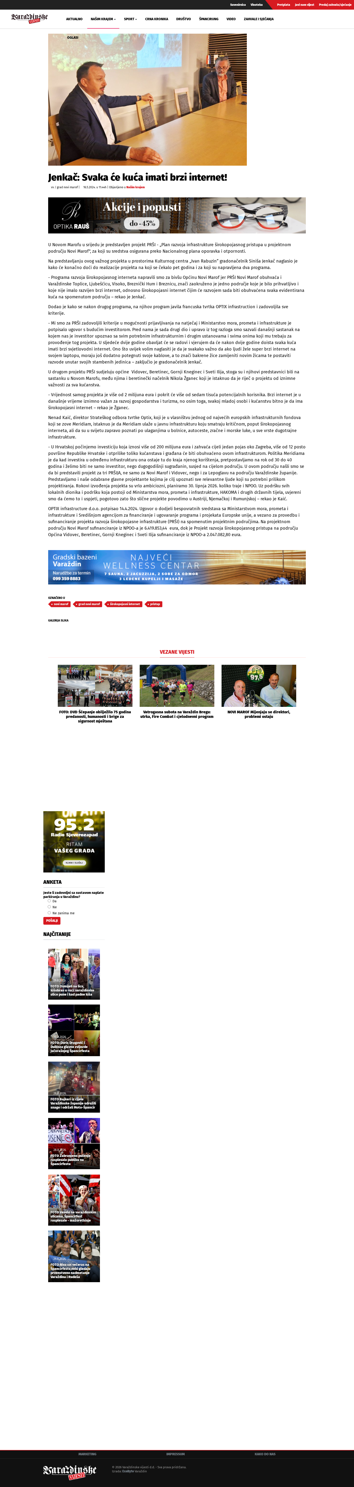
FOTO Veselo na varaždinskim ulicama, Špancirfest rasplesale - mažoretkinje (73, 1217)
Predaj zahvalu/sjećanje (335, 4)
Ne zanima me (63, 913)
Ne (54, 907)
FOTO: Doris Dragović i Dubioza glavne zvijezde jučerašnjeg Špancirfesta (70, 1047)
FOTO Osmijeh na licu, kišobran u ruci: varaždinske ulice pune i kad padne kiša (72, 991)
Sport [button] (129, 19)
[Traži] (294, 19)
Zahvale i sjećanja (259, 19)
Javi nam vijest (304, 4)
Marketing (87, 1454)
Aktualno (74, 19)
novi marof (61, 604)
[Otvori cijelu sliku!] (147, 100)
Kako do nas (265, 1454)
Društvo (183, 19)
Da (54, 901)
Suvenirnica (238, 4)
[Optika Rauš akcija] (177, 215)
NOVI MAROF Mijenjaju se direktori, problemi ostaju (259, 714)
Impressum (175, 1454)
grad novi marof (89, 604)
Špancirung (208, 19)
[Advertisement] (177, 772)
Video (231, 19)
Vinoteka (257, 4)
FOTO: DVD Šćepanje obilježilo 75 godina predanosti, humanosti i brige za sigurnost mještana (95, 716)
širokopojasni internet (125, 604)
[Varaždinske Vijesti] (30, 18)
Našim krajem (135, 187)
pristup (155, 604)
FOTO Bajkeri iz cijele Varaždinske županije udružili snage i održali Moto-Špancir (73, 1104)
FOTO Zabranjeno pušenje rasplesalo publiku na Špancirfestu (71, 1160)
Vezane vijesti (177, 652)
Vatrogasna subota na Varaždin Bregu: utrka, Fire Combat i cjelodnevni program (176, 714)
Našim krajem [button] (102, 19)
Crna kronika (156, 19)
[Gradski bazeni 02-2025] (177, 567)
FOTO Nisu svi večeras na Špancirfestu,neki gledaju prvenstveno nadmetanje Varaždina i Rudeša (70, 1271)
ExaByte (128, 1471)
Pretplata (283, 4)
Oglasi (72, 38)
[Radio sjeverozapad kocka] (74, 841)
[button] (51, 694)
